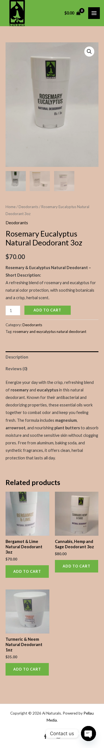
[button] (89, 52)
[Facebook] (45, 736)
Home (11, 206)
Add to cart (47, 310)
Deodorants (28, 206)
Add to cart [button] (27, 571)
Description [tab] (17, 357)
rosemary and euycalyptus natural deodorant (49, 331)
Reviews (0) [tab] (16, 368)
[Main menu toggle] (94, 13)
